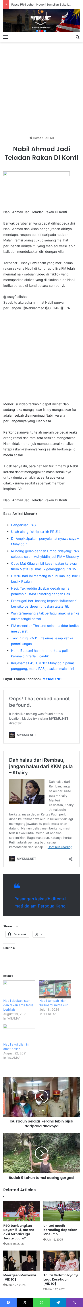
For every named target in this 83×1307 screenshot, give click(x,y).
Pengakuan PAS (23, 525)
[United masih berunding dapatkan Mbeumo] (61, 1211)
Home (36, 138)
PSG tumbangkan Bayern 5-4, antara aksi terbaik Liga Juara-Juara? (18, 1232)
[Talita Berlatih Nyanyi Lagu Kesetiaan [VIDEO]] (61, 1261)
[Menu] (5, 36)
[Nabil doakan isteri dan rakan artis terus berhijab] (19, 989)
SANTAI (49, 138)
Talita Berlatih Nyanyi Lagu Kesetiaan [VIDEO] (60, 1279)
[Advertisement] (41, 87)
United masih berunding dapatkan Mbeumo (60, 1229)
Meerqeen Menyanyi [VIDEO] (19, 1277)
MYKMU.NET (52, 679)
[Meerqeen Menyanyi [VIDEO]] (21, 1261)
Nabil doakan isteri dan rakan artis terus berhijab (18, 1005)
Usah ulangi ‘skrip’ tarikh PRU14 (36, 532)
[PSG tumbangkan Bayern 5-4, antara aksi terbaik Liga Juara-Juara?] (21, 1211)
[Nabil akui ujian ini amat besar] (19, 1033)
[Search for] (77, 36)
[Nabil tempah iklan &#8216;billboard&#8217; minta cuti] (55, 989)
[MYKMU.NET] (41, 20)
